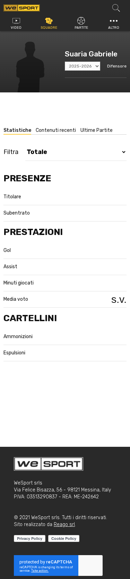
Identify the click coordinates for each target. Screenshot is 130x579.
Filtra (10, 152)
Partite (81, 28)
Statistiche (17, 130)
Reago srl (64, 524)
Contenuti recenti (56, 130)
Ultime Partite (96, 130)
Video (16, 28)
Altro (113, 28)
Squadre (49, 28)
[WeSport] (21, 7)
